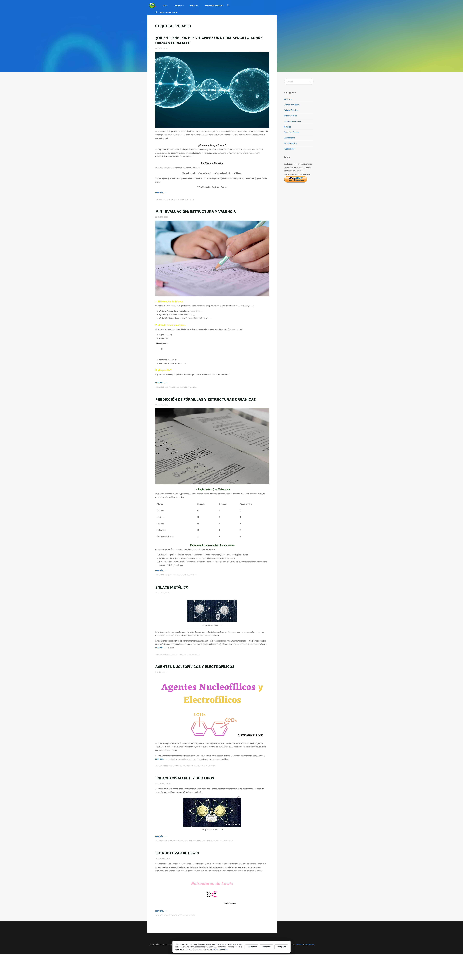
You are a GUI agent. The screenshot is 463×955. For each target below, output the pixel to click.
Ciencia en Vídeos (291, 105)
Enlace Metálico (171, 587)
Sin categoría (289, 138)
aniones (160, 654)
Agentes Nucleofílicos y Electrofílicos (195, 667)
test (185, 387)
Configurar (281, 947)
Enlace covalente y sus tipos (184, 778)
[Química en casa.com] (152, 5)
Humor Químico (290, 116)
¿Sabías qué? (289, 149)
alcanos (160, 841)
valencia (190, 199)
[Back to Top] (453, 951)
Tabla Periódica (290, 143)
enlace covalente (194, 841)
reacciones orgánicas (195, 766)
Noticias (287, 127)
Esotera (299, 944)
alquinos (180, 841)
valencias (191, 575)
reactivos (211, 766)
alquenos (170, 841)
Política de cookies (220, 949)
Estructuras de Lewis (177, 853)
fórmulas (170, 575)
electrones (170, 199)
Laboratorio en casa (292, 121)
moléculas (181, 575)
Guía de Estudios (291, 110)
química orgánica (174, 387)
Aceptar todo (251, 947)
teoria (193, 915)
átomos (160, 199)
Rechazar (266, 947)
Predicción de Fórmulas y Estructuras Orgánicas (205, 399)
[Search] (228, 5)
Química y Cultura (291, 132)
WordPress (309, 944)
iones (196, 654)
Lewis (230, 841)
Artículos (288, 99)
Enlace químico (211, 841)
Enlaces (180, 199)
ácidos (160, 766)
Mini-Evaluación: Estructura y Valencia (195, 211)
